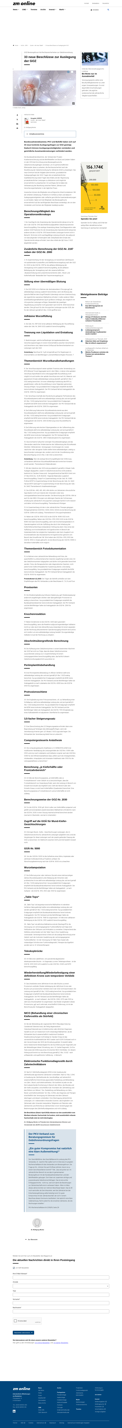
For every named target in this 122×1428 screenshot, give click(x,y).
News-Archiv (42, 1403)
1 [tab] (68, 72)
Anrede (15, 1282)
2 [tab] (72, 72)
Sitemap (61, 1423)
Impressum (52, 1423)
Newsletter (105, 3)
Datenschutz (40, 1423)
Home (16, 45)
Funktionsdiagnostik (82, 1390)
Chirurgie (60, 1407)
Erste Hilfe (41, 1410)
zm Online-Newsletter (42, 1343)
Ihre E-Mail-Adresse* (20, 1273)
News (15, 10)
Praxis (40, 1395)
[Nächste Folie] (73, 87)
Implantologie (61, 1397)
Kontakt (86, 3)
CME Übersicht (42, 1412)
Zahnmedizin (42, 1400)
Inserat (52, 10)
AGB (22, 1423)
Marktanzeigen (80, 1402)
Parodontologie (61, 1395)
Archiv (43, 10)
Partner (15, 1423)
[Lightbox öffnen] (73, 103)
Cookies (30, 1423)
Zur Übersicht (32, 1239)
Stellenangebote (100, 1401)
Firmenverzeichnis (81, 1404)
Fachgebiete (61, 1392)
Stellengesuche (99, 1404)
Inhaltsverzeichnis (36, 134)
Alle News (41, 1390)
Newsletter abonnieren (22, 1332)
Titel (14, 1291)
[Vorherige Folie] (15, 87)
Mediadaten (95, 3)
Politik (40, 1393)
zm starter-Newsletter (61, 1343)
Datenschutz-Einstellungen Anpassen (78, 1423)
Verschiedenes (99, 1409)
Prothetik (60, 1405)
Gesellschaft (42, 1398)
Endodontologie (62, 1400)
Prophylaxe (79, 1388)
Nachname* (17, 1307)
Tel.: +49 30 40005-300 (20, 1405)
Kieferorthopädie (62, 1402)
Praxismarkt (98, 1406)
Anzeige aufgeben (100, 1411)
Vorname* (16, 1299)
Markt (61, 10)
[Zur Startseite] (24, 3)
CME (24, 10)
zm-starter (98, 1394)
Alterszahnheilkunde (63, 1412)
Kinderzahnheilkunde (63, 1410)
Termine (34, 10)
